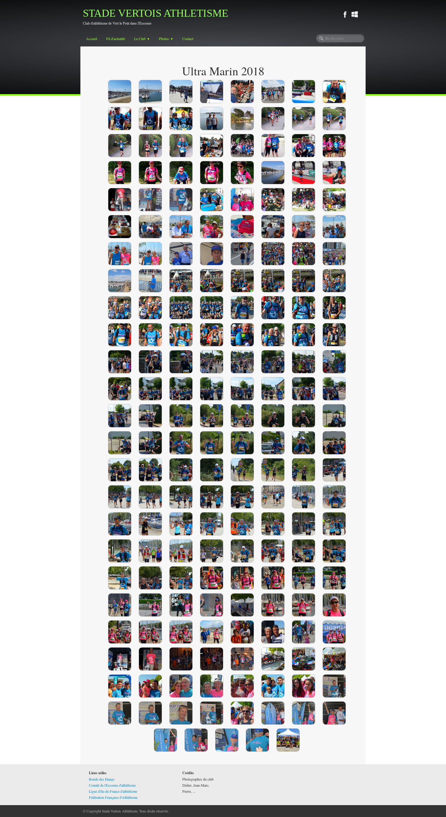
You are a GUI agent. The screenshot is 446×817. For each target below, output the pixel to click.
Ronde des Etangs (102, 779)
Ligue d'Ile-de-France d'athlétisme (113, 791)
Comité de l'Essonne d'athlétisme (112, 785)
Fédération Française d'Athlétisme (113, 797)
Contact (187, 38)
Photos (166, 38)
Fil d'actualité (115, 38)
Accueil (91, 38)
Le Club (142, 38)
